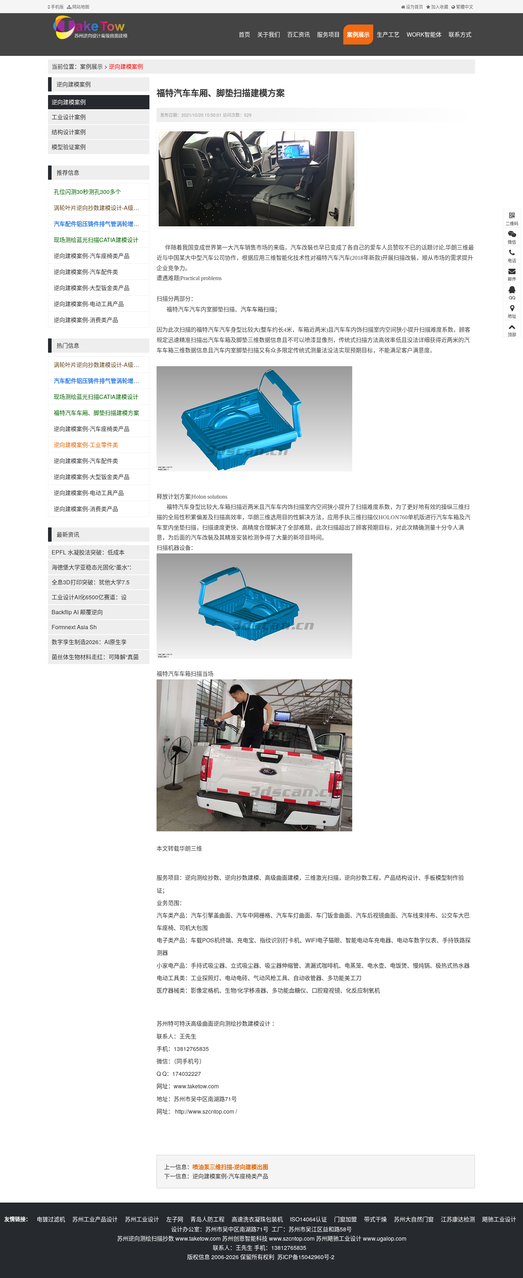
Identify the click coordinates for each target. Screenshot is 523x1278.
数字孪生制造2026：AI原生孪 (89, 642)
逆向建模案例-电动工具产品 (89, 304)
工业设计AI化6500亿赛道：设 (89, 597)
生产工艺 (388, 34)
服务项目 (328, 34)
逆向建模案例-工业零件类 (86, 445)
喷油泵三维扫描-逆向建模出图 (230, 1167)
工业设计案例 (69, 117)
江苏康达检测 (458, 1219)
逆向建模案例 (126, 66)
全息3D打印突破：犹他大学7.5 (91, 582)
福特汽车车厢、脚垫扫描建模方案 (96, 413)
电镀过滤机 (51, 1219)
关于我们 (268, 34)
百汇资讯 (298, 34)
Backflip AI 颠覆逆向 (77, 612)
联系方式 (460, 34)
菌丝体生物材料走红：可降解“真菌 (95, 657)
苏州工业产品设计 (95, 1219)
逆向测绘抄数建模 (236, 1023)
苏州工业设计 (142, 1219)
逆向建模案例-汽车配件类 (86, 272)
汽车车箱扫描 (258, 309)
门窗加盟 (345, 1219)
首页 (244, 34)
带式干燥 (375, 1219)
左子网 (174, 1219)
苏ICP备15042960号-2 (305, 1257)
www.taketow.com (196, 1086)
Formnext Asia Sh (74, 627)
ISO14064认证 (308, 1219)
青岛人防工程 (207, 1219)
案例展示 (358, 34)
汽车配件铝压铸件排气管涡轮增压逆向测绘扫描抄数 (119, 224)
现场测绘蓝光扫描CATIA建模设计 (96, 240)
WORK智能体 (424, 34)
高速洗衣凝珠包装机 (257, 1219)
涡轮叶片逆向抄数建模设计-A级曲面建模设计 (111, 208)
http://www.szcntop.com (204, 1111)
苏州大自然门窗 (414, 1219)
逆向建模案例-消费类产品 (86, 320)
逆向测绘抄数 (202, 877)
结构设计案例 (69, 132)
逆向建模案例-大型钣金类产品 (92, 288)
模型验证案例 (69, 147)
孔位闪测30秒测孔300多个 (87, 192)
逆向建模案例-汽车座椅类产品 (92, 256)
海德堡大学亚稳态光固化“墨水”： (93, 567)
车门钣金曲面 (333, 915)
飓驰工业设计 (499, 1219)
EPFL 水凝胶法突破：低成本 (88, 552)
